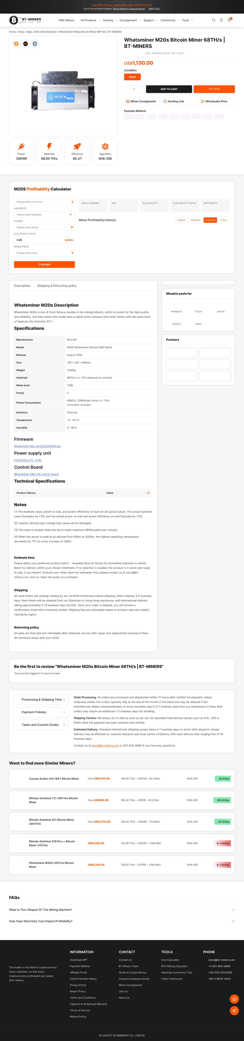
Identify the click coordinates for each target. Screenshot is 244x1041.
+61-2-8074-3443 (219, 1002)
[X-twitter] (25, 1014)
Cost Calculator (170, 983)
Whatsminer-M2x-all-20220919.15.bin (37, 446)
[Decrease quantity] (127, 89)
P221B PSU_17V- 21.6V (28, 460)
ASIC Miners (59, 20)
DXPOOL (220, 311)
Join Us (123, 1015)
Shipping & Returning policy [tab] (57, 285)
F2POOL (198, 311)
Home (12, 31)
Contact (127, 976)
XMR (151, 8)
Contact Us (125, 983)
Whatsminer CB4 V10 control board (36, 474)
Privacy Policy (78, 1008)
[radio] (132, 77)
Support (142, 20)
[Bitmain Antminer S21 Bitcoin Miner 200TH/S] (19, 845)
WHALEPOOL (176, 311)
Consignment (121, 20)
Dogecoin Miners (137, 8)
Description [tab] (22, 285)
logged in (34, 697)
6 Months (210, 220)
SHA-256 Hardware (45, 31)
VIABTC (198, 323)
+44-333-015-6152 (220, 996)
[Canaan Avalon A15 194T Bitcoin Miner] (19, 802)
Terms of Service (80, 1034)
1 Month (181, 220)
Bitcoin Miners (120, 8)
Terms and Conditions (83, 1021)
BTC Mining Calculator (174, 989)
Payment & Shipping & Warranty (88, 1027)
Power (18, 221)
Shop (21, 31)
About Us (124, 1021)
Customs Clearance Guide (134, 1002)
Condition (130, 70)
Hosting (101, 20)
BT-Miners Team (128, 989)
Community (161, 20)
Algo (29, 31)
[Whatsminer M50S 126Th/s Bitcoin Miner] (19, 888)
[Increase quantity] (141, 89)
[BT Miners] (25, 20)
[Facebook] (13, 1014)
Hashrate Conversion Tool (176, 996)
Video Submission (172, 1002)
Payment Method (135, 111)
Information (81, 976)
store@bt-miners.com (105, 769)
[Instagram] (48, 1014)
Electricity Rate (25, 233)
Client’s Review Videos (83, 1002)
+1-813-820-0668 (219, 989)
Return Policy (78, 1015)
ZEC (158, 8)
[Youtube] (36, 1014)
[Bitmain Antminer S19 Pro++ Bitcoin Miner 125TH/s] (19, 867)
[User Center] (201, 20)
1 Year (223, 220)
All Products (81, 20)
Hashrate (20, 208)
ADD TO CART (169, 89)
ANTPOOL (176, 323)
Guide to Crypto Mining (132, 996)
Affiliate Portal (78, 996)
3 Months (195, 220)
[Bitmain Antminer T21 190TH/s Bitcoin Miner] (19, 824)
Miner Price (21, 246)
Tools (178, 20)
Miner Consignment (130, 1008)
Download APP (78, 983)
